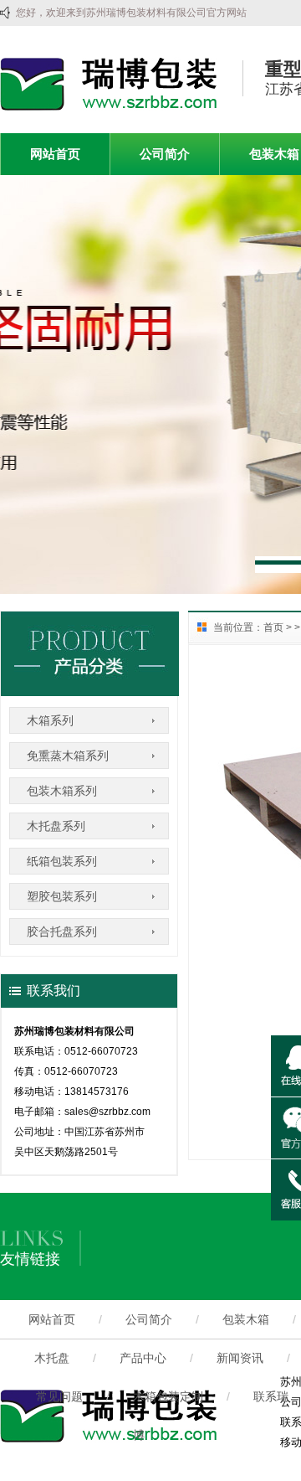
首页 (273, 627)
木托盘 (51, 1358)
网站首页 (55, 154)
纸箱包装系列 (62, 861)
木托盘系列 (56, 826)
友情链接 (30, 1259)
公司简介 (165, 154)
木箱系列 (50, 720)
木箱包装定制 (168, 1396)
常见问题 (59, 1396)
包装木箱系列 (62, 790)
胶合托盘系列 (62, 931)
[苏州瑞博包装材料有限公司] (108, 107)
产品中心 (143, 1358)
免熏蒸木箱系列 (68, 755)
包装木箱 (245, 1319)
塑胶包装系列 (62, 896)
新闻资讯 (240, 1358)
